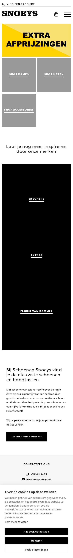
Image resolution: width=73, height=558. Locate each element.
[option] (36, 40)
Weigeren (36, 540)
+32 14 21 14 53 (38, 474)
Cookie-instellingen (36, 549)
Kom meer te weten (16, 522)
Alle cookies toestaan (36, 531)
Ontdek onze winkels (27, 436)
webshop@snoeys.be (38, 479)
